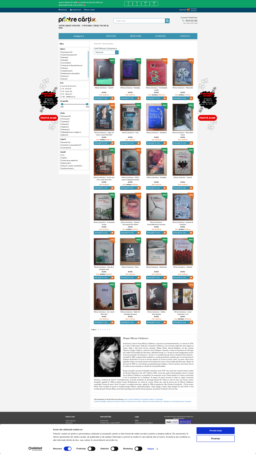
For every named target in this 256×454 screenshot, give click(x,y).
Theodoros (167, 401)
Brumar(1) (65, 76)
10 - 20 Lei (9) (66, 89)
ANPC (137, 421)
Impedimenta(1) (67, 71)
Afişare (150, 449)
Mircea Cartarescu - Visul (130, 133)
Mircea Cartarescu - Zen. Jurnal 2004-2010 (104, 313)
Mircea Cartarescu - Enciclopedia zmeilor (156, 89)
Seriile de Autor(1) (67, 168)
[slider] (62, 104)
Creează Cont (76, 10)
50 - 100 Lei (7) (66, 94)
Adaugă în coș (101, 98)
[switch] (91, 449)
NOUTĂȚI (111, 36)
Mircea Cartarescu (108, 44)
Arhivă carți (69, 423)
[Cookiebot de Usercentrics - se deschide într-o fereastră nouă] (35, 449)
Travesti (129, 401)
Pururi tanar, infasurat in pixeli (143, 401)
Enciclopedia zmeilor (146, 399)
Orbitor (123, 401)
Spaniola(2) (65, 121)
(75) (63, 155)
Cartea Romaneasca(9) (69, 55)
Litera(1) (64, 79)
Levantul (117, 401)
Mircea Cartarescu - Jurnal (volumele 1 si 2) (182, 313)
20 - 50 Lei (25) (66, 91)
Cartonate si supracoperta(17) (71, 145)
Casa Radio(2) (66, 63)
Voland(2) (64, 60)
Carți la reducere (70, 421)
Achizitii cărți (104, 421)
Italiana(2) (65, 124)
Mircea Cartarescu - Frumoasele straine (104, 223)
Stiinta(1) (64, 68)
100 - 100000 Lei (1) (68, 97)
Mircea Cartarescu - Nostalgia (130, 88)
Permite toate (215, 430)
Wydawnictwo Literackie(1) (70, 73)
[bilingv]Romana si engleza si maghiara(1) (70, 134)
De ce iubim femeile (132, 399)
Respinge (215, 438)
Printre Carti (97, 44)
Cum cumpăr (90, 10)
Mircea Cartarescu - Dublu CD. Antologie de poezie (130, 313)
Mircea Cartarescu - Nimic (130, 267)
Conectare (63, 10)
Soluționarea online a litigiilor (144, 423)
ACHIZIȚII (160, 36)
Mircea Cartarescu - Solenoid (182, 267)
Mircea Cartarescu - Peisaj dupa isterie (182, 134)
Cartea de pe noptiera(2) (69, 160)
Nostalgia (103, 401)
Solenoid (110, 401)
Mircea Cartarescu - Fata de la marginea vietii (104, 268)
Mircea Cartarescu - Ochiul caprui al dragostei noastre (130, 179)
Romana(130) (66, 116)
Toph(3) (64, 158)
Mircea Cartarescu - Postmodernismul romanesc (156, 223)
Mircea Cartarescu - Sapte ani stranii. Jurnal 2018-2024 (104, 134)
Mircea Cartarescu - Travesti (104, 88)
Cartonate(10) (66, 148)
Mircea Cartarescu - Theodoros (157, 133)
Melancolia (159, 401)
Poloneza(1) (65, 129)
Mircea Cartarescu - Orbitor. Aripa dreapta (156, 313)
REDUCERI (135, 36)
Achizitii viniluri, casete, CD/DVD (110, 423)
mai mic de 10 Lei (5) (68, 86)
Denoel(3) (64, 57)
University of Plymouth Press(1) (71, 65)
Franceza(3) (65, 119)
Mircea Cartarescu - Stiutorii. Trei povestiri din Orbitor (130, 223)
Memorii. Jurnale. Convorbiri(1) (71, 166)
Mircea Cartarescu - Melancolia (183, 88)
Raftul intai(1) (66, 163)
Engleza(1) (65, 127)
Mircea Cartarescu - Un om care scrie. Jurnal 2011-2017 (104, 179)
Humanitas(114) (66, 52)
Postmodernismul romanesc (181, 401)
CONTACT (185, 36)
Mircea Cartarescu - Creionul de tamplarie (183, 223)
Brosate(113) (65, 142)
